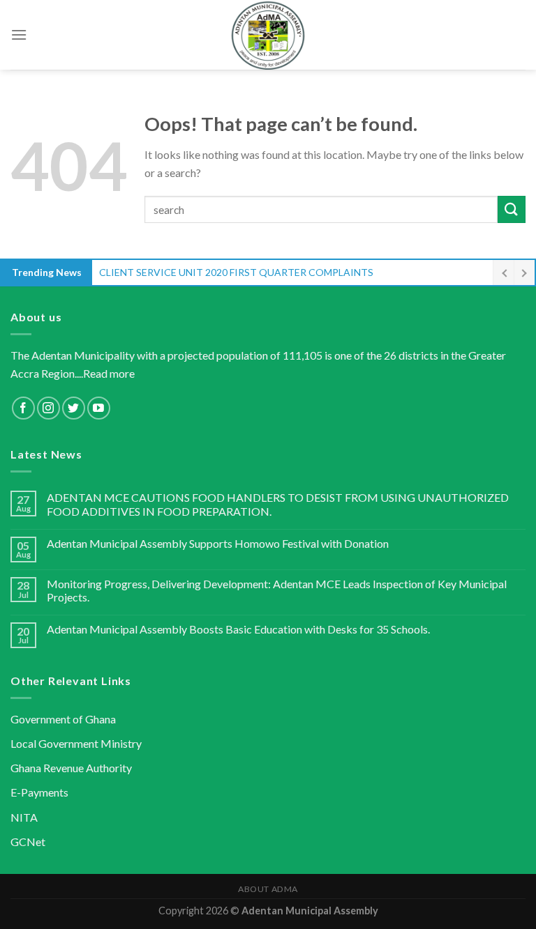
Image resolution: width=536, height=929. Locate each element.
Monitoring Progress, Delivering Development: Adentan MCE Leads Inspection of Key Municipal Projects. (277, 590)
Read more (109, 373)
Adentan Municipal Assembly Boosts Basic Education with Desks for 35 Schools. (238, 629)
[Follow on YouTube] (98, 408)
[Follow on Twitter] (73, 408)
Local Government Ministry (76, 743)
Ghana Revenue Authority (71, 767)
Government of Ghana (63, 718)
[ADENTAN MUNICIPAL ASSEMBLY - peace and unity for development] (268, 35)
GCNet (27, 841)
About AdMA (268, 889)
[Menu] (18, 34)
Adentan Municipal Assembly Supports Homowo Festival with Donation (218, 543)
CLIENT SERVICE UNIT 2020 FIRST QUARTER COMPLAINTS (236, 272)
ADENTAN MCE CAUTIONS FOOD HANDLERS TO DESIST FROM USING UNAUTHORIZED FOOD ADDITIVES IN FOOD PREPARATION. (278, 504)
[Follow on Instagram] (48, 408)
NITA (24, 817)
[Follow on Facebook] (23, 408)
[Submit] (512, 209)
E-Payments (39, 792)
